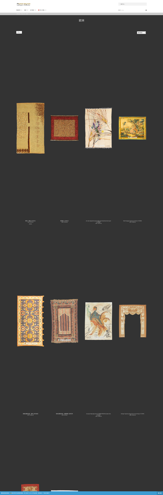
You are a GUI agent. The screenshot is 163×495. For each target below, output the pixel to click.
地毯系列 (18, 10)
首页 (19, 13)
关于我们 (32, 10)
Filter (19, 32)
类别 (25, 10)
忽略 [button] (160, 493)
